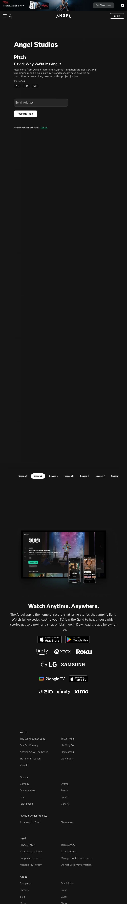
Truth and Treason (30, 758)
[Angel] (63, 16)
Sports (64, 797)
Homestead (67, 751)
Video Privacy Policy (31, 851)
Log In (44, 127)
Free (22, 797)
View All (24, 765)
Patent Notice (68, 851)
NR (17, 85)
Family (64, 790)
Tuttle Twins (67, 738)
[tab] (23, 476)
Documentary (27, 790)
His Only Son (68, 745)
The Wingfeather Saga (32, 738)
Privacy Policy (27, 844)
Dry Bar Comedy (29, 745)
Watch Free (25, 114)
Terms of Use (68, 844)
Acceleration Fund (30, 822)
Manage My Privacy (31, 864)
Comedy (24, 783)
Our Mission (67, 883)
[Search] (10, 16)
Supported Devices (30, 858)
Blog (22, 896)
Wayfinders (67, 758)
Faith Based (26, 803)
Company (25, 883)
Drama (64, 783)
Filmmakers (67, 822)
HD (26, 85)
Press (64, 890)
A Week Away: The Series (34, 751)
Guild (64, 896)
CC (35, 85)
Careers (24, 890)
